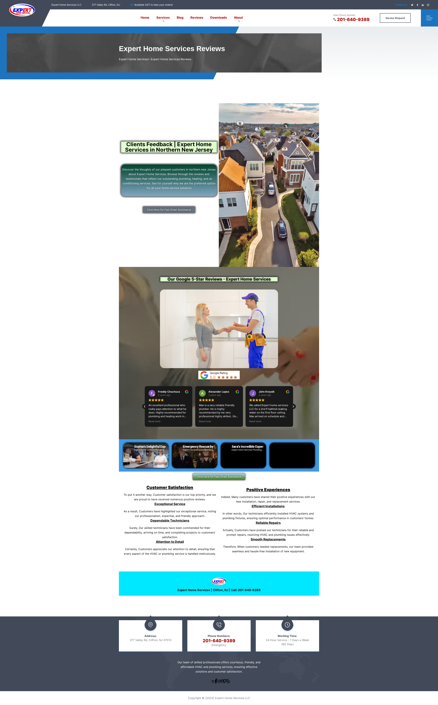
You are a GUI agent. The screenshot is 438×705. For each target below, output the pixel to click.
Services (163, 17)
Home (145, 17)
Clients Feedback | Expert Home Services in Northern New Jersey (169, 147)
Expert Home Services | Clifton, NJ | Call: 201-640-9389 (219, 590)
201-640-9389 (353, 19)
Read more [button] (154, 421)
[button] (293, 406)
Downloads (218, 17)
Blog (180, 17)
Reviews (196, 17)
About (238, 17)
